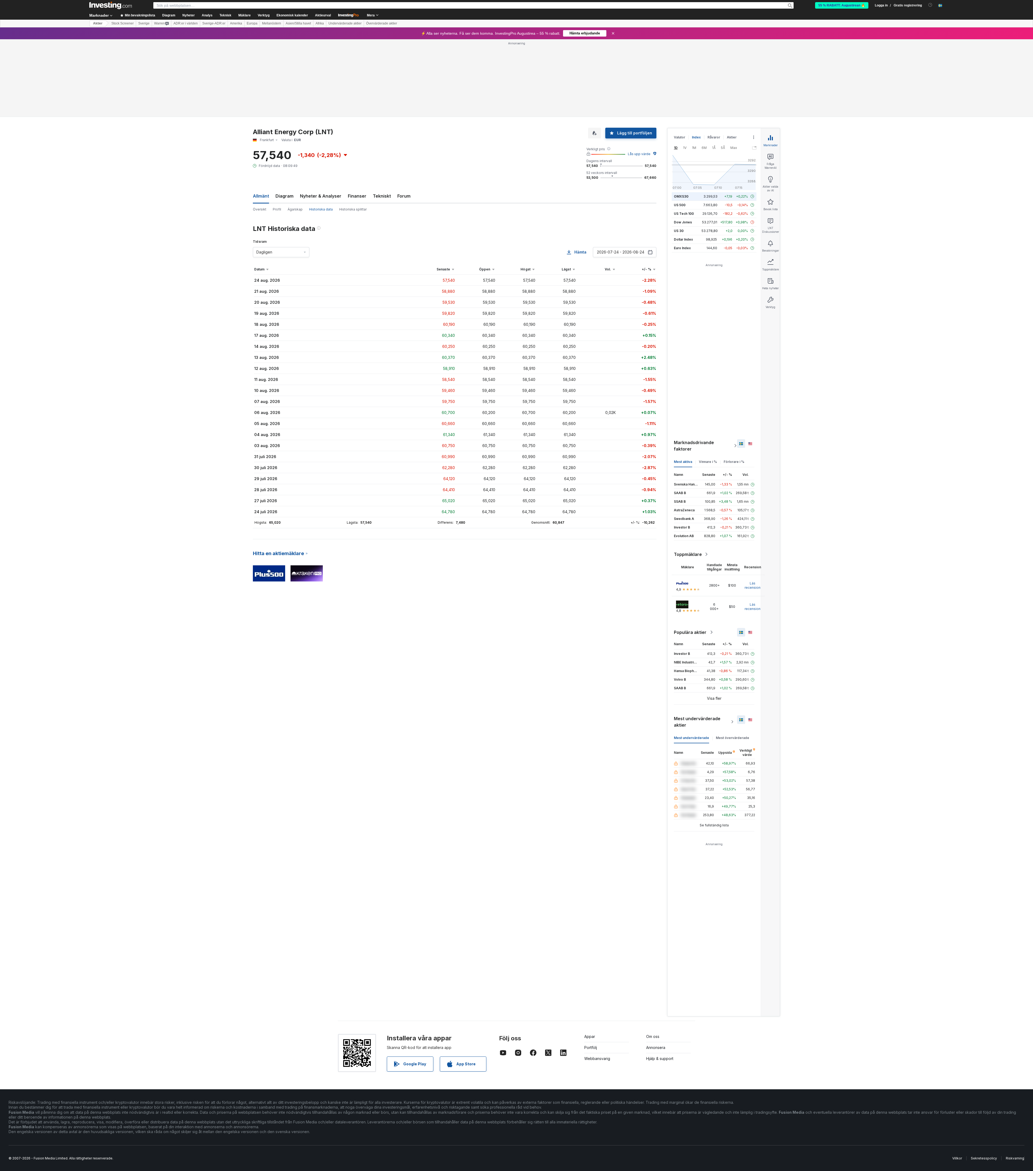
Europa (252, 23)
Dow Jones (683, 222)
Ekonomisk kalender (292, 15)
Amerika (236, 23)
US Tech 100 (684, 214)
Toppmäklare (688, 554)
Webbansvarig (597, 1058)
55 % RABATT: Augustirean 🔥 (841, 5)
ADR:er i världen (186, 23)
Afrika (320, 23)
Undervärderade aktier (345, 23)
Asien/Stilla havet (298, 23)
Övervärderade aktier (381, 23)
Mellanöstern (271, 23)
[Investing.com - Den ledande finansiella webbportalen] (110, 5)
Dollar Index (683, 239)
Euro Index (682, 248)
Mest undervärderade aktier (697, 722)
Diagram (284, 196)
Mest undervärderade (691, 738)
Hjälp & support (659, 1058)
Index (696, 137)
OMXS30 (681, 196)
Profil (277, 209)
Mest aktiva (683, 462)
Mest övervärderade (732, 738)
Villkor (957, 1158)
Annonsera (655, 1047)
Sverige (144, 23)
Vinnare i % (708, 462)
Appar (589, 1036)
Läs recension (752, 585)
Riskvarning (1015, 1158)
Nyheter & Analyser (320, 196)
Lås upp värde (639, 154)
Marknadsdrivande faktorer (694, 446)
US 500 (679, 205)
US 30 (679, 231)
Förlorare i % (734, 462)
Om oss (652, 1036)
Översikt (259, 209)
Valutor (679, 137)
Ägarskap (295, 209)
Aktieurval (323, 15)
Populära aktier (690, 632)
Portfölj (590, 1047)
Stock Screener (122, 23)
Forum (404, 196)
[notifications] (930, 5)
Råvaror (713, 137)
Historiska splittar (353, 209)
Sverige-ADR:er (213, 23)
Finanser (357, 196)
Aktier (97, 23)
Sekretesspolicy (984, 1158)
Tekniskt (382, 196)
